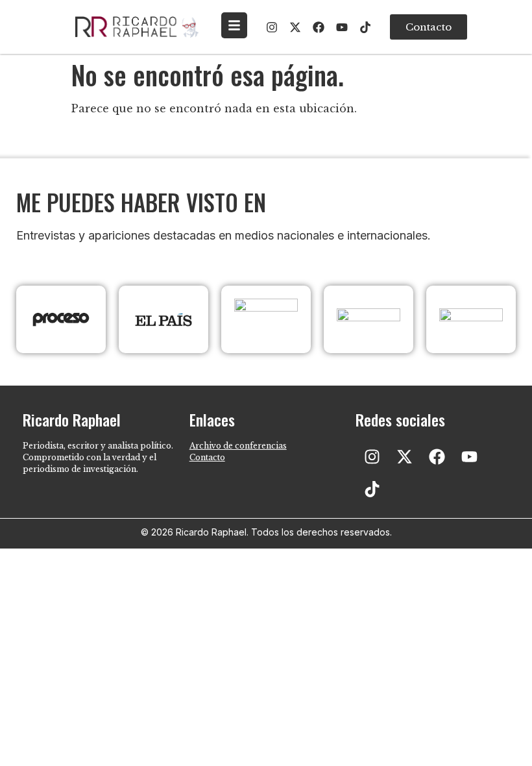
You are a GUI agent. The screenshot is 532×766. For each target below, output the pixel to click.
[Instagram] (272, 27)
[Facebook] (318, 27)
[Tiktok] (365, 27)
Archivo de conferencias (238, 446)
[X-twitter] (295, 27)
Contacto (207, 457)
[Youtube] (342, 27)
